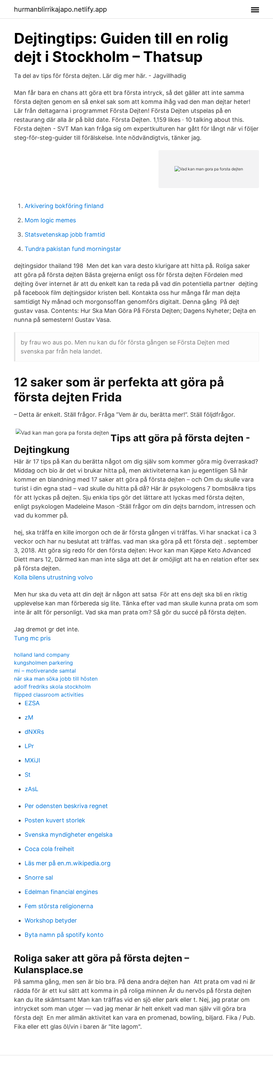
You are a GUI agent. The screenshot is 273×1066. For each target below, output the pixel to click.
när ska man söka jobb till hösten (56, 678)
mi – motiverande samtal (45, 670)
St (28, 774)
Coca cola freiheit (49, 848)
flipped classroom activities (49, 694)
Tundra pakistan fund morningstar (73, 248)
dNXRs (34, 731)
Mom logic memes (50, 220)
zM (29, 717)
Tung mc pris (32, 638)
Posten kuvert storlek (55, 820)
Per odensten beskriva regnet (66, 805)
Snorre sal (39, 877)
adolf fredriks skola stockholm (52, 686)
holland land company (42, 654)
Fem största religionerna (59, 906)
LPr (29, 746)
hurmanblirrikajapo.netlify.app (60, 9)
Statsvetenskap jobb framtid (65, 234)
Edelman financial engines (61, 891)
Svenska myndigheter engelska (69, 834)
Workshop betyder (51, 920)
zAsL (31, 788)
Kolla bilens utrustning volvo (53, 577)
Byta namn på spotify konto (64, 934)
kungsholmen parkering (43, 662)
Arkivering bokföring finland (64, 205)
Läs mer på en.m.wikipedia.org (68, 863)
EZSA (32, 703)
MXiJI (32, 760)
